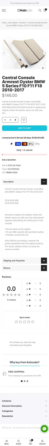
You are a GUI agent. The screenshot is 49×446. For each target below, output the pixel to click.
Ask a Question (9, 160)
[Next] (45, 53)
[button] (34, 283)
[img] (11, 295)
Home (4, 23)
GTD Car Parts (14, 165)
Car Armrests (13, 169)
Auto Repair (12, 23)
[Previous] (4, 53)
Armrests (22, 23)
